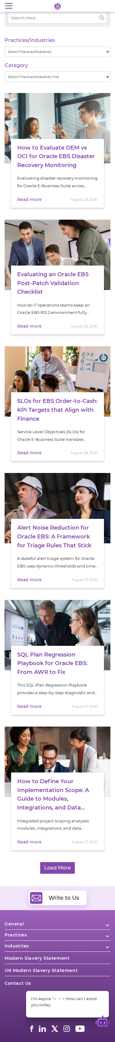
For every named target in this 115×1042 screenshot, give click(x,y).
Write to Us (63, 898)
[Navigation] (9, 6)
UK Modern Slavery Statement (41, 970)
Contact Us (18, 983)
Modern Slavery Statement (37, 958)
